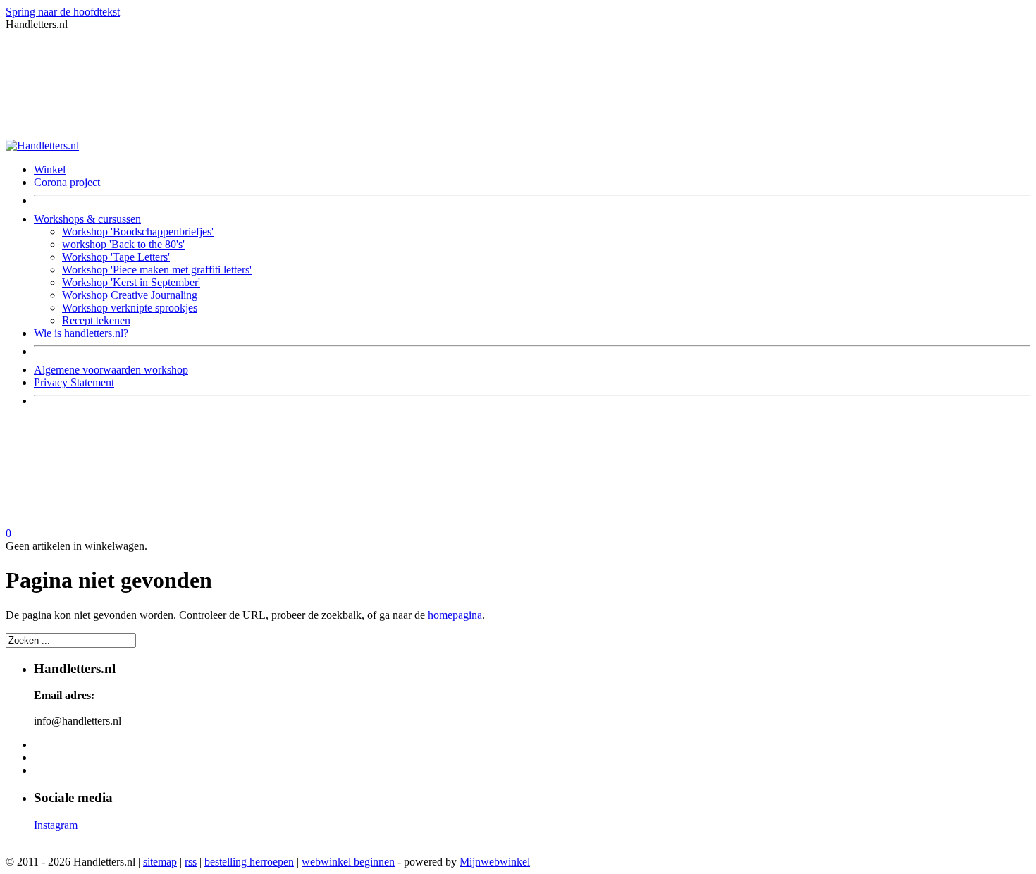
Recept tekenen (96, 320)
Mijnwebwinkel (495, 862)
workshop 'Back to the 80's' (123, 244)
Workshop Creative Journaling (129, 295)
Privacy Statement (74, 382)
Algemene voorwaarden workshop (111, 370)
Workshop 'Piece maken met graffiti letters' (157, 270)
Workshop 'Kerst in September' (131, 282)
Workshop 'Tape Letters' (116, 257)
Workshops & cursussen (87, 219)
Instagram (56, 825)
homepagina (455, 615)
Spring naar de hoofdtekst (63, 12)
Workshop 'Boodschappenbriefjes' (138, 232)
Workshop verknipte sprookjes (129, 308)
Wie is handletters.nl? (81, 333)
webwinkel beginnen (348, 862)
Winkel (50, 170)
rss (191, 862)
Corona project (67, 182)
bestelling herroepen (249, 862)
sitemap (160, 862)
